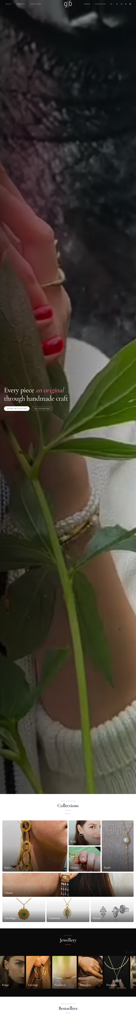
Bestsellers (100, 4)
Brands (87, 4)
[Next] (132, 952)
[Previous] (127, 952)
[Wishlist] (121, 4)
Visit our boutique (42, 408)
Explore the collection (16, 408)
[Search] (117, 4)
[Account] (126, 4)
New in (8, 4)
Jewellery (20, 4)
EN (111, 4)
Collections (35, 4)
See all (68, 813)
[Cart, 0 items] (130, 4)
